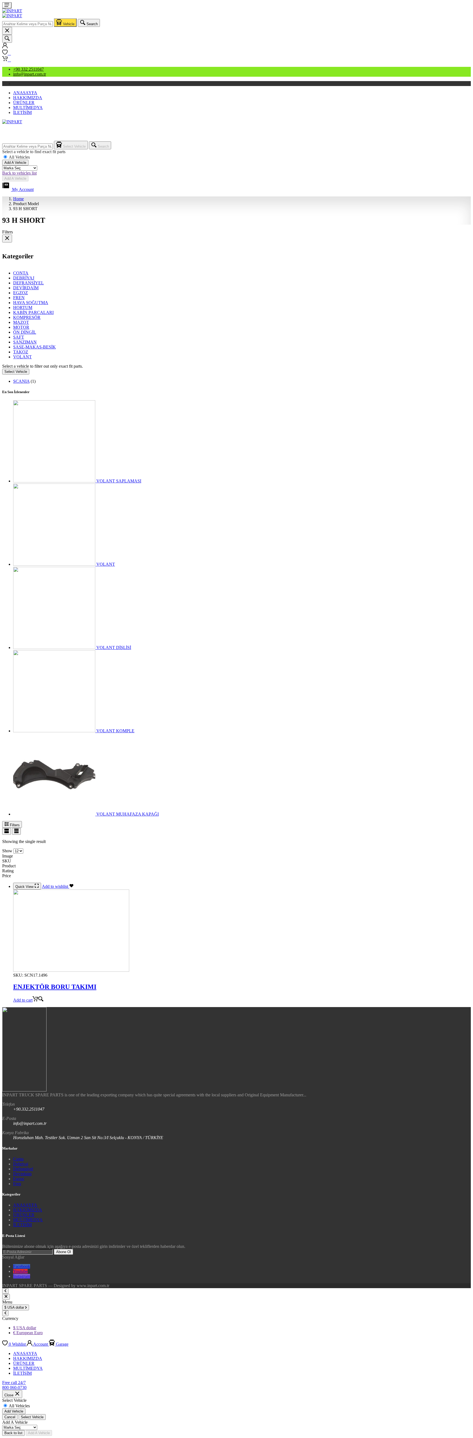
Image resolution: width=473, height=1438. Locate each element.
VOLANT (22, 357)
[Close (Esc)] (467, 6)
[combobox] (27, 24)
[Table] (16, 831)
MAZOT (21, 322)
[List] (6, 831)
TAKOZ (20, 352)
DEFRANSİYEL (28, 283)
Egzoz (18, 1178)
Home (18, 198)
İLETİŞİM (22, 112)
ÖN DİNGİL (24, 332)
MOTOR (21, 327)
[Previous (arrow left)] (9, 719)
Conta (18, 1159)
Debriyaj (20, 1164)
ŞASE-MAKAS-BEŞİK (34, 347)
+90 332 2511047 (28, 69)
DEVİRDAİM (26, 287)
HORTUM (22, 307)
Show (7, 850)
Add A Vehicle (15, 163)
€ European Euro (28, 1332)
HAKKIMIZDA (27, 97)
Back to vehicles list (19, 173)
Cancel (9, 1417)
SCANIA (21, 381)
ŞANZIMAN (25, 342)
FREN (19, 297)
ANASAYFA (25, 92)
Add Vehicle (13, 1411)
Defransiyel (23, 1169)
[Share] (455, 6)
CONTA (20, 273)
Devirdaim (22, 1173)
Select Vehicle (15, 372)
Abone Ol (63, 1252)
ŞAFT (18, 337)
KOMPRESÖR (27, 317)
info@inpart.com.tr (29, 74)
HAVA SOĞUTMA (30, 302)
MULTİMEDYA (28, 107)
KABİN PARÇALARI (33, 312)
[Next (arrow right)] (463, 719)
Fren (17, 1183)
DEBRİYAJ (23, 278)
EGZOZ (20, 292)
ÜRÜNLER (23, 102)
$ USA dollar (24, 1327)
